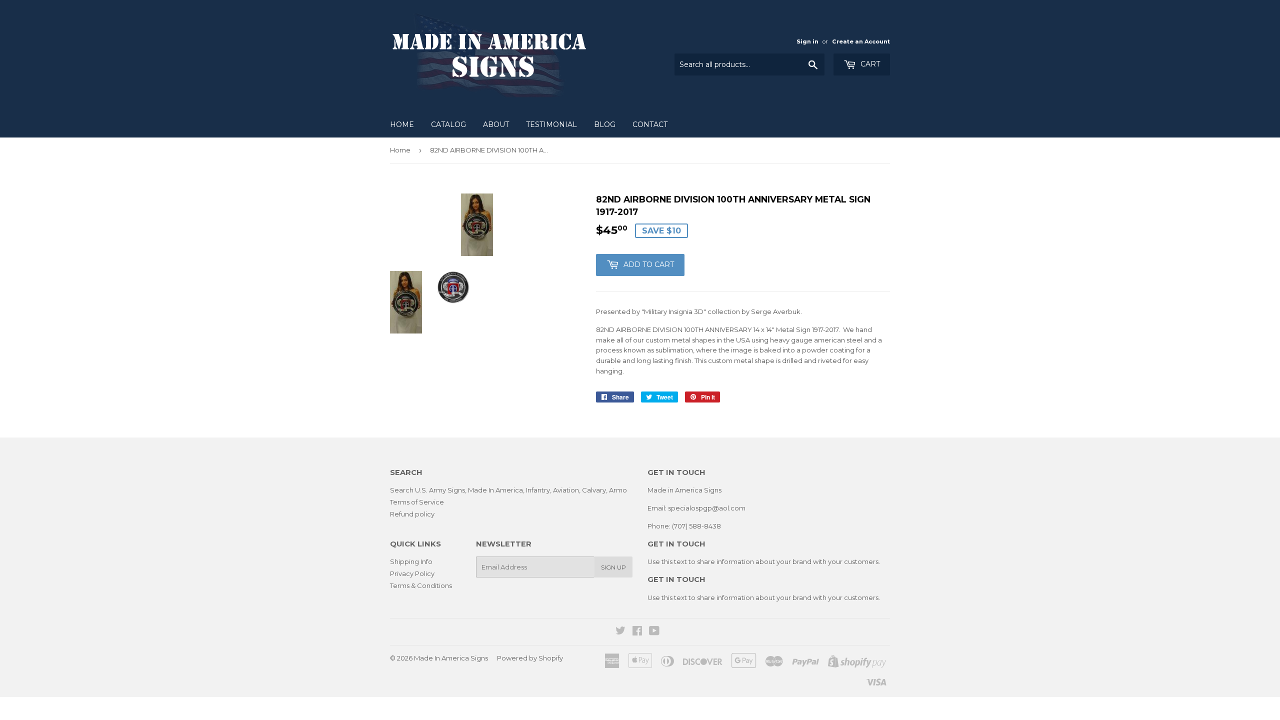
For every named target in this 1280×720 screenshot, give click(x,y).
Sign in (807, 41)
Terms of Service (417, 502)
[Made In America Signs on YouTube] (654, 632)
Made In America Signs (451, 658)
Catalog (448, 124)
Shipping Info (411, 562)
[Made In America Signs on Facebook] (637, 632)
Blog (605, 124)
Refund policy (412, 514)
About (496, 124)
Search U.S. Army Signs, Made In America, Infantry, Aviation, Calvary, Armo (508, 490)
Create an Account (861, 41)
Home (402, 124)
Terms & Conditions (421, 586)
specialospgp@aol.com (707, 508)
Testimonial (551, 124)
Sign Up (613, 567)
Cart (869, 64)
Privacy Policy (412, 574)
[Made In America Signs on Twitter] (621, 632)
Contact (650, 124)
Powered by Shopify (530, 658)
